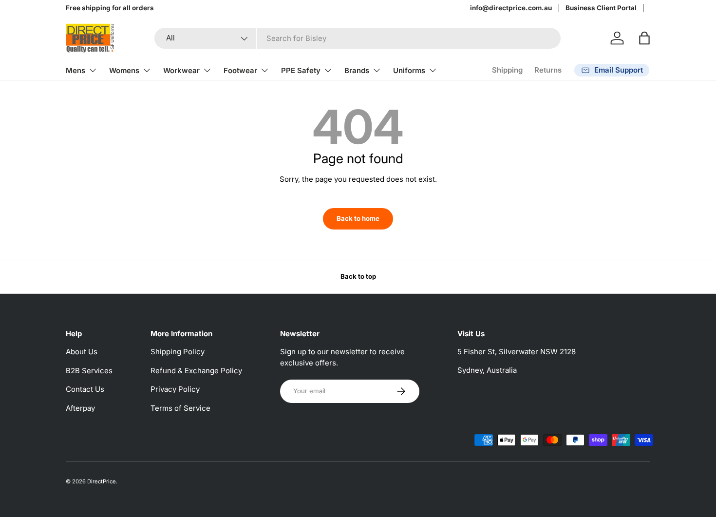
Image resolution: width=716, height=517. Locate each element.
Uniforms (409, 70)
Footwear (240, 70)
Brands (356, 70)
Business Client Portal (601, 8)
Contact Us (85, 389)
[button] (644, 38)
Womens (124, 70)
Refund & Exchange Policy (196, 370)
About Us (81, 351)
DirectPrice (101, 481)
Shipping (507, 70)
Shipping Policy (178, 351)
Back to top (358, 276)
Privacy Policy (175, 389)
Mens (75, 70)
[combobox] (357, 38)
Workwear (181, 70)
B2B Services (89, 370)
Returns (548, 70)
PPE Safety (300, 70)
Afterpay (80, 408)
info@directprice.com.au (511, 8)
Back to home (358, 218)
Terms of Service (180, 408)
